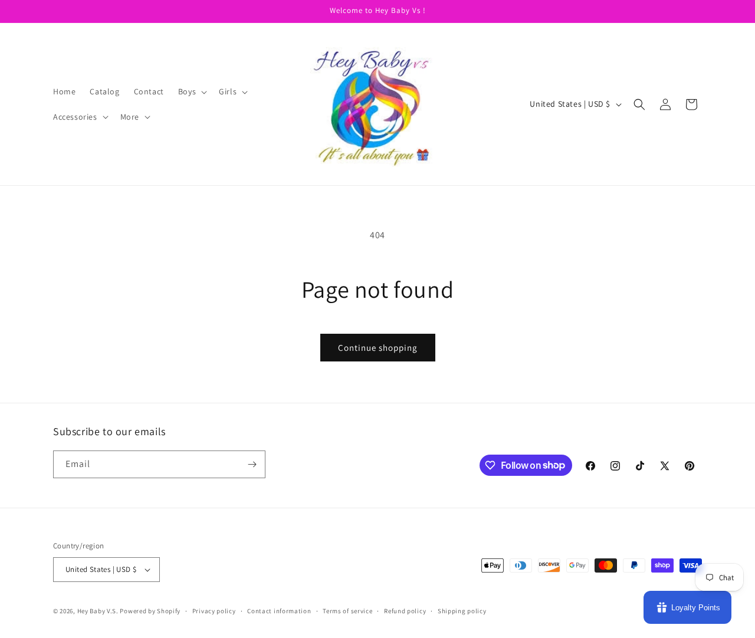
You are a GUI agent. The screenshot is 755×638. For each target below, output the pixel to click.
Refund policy (405, 611)
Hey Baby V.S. (98, 611)
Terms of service (347, 611)
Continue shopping (378, 347)
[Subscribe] (252, 464)
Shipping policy (462, 611)
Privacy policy (214, 611)
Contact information (279, 611)
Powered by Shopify (150, 611)
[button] (191, 91)
